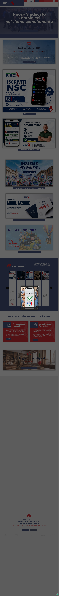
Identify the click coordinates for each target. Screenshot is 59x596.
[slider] (29, 308)
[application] (29, 298)
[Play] (21, 308)
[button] (29, 298)
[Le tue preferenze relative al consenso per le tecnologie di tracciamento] (57, 594)
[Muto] (37, 308)
